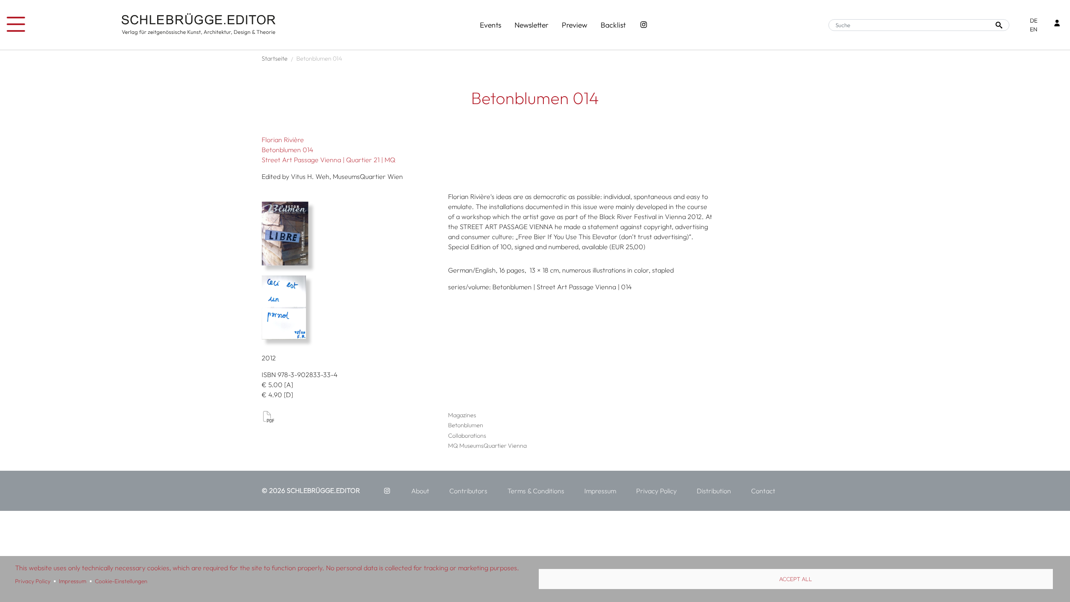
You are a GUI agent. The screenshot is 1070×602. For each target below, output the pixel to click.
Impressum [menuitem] (600, 491)
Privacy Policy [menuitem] (656, 491)
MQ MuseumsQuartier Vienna (487, 445)
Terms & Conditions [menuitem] (535, 491)
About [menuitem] (420, 491)
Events (490, 25)
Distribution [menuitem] (714, 491)
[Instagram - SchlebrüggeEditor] (643, 25)
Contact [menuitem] (763, 491)
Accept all (795, 579)
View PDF (268, 416)
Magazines (462, 415)
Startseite (275, 58)
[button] (352, 233)
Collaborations (467, 435)
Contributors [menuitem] (468, 491)
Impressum (72, 581)
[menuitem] (387, 491)
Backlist (613, 25)
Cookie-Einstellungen (121, 581)
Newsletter (531, 25)
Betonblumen (465, 425)
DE (1033, 20)
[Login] (1057, 24)
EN (1033, 29)
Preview (574, 25)
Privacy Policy (33, 581)
